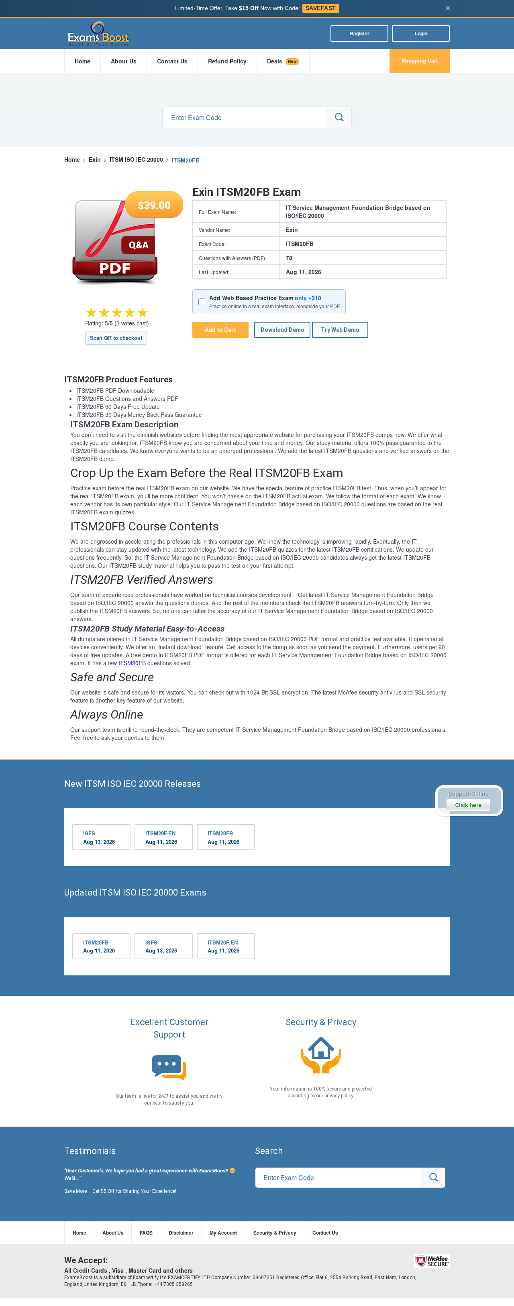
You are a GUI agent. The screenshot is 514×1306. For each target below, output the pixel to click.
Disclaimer (181, 1232)
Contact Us (172, 61)
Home (82, 61)
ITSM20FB (132, 663)
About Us (124, 61)
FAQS (146, 1232)
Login (421, 33)
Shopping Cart (420, 60)
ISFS (99, 837)
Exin (95, 159)
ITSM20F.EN (161, 837)
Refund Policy (227, 61)
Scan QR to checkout (116, 337)
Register (359, 33)
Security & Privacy (274, 1232)
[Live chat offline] (469, 801)
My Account (223, 1232)
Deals (282, 61)
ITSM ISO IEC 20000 (136, 159)
